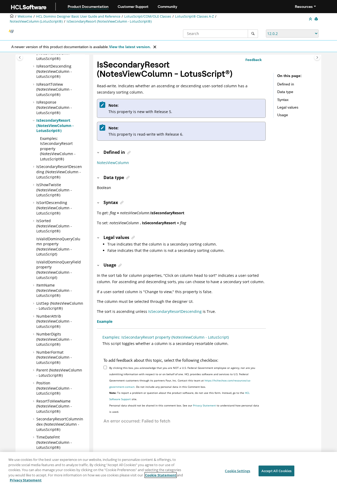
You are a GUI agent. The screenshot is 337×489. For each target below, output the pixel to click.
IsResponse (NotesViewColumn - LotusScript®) (54, 107)
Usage (282, 115)
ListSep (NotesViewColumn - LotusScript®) (59, 306)
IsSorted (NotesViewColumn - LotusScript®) (54, 225)
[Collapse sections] (311, 19)
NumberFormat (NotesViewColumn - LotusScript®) (54, 357)
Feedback (253, 59)
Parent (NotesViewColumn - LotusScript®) (59, 373)
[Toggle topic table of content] (317, 57)
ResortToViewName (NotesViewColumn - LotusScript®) (54, 406)
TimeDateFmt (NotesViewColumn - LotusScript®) (54, 442)
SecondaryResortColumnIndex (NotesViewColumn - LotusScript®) (59, 424)
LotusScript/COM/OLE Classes (147, 16)
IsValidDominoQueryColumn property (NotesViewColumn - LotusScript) (58, 246)
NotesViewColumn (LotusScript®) (36, 21)
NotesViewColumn (113, 162)
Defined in (285, 84)
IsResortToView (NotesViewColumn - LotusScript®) (54, 89)
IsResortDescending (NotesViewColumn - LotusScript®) (54, 71)
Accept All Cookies (276, 470)
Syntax (283, 100)
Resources (304, 6)
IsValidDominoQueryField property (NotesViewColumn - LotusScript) (58, 269)
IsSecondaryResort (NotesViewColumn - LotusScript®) (109, 21)
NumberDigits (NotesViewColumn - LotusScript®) (54, 339)
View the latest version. (130, 47)
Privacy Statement (204, 405)
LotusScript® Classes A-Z (194, 16)
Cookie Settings (237, 470)
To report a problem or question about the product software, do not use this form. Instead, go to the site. (179, 396)
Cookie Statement (160, 475)
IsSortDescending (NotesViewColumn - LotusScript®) (54, 207)
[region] (168, 470)
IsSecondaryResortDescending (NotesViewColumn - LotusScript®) (59, 171)
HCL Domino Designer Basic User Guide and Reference (78, 16)
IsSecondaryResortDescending (175, 311)
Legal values (287, 107)
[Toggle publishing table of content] (20, 57)
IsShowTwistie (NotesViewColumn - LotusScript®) (54, 189)
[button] (34, 66)
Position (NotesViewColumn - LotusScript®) (54, 388)
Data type (285, 92)
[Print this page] (317, 19)
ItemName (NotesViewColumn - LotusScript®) (54, 290)
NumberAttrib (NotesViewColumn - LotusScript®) (54, 321)
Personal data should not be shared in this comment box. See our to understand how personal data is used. (184, 409)
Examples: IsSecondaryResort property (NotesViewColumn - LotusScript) (165, 337)
